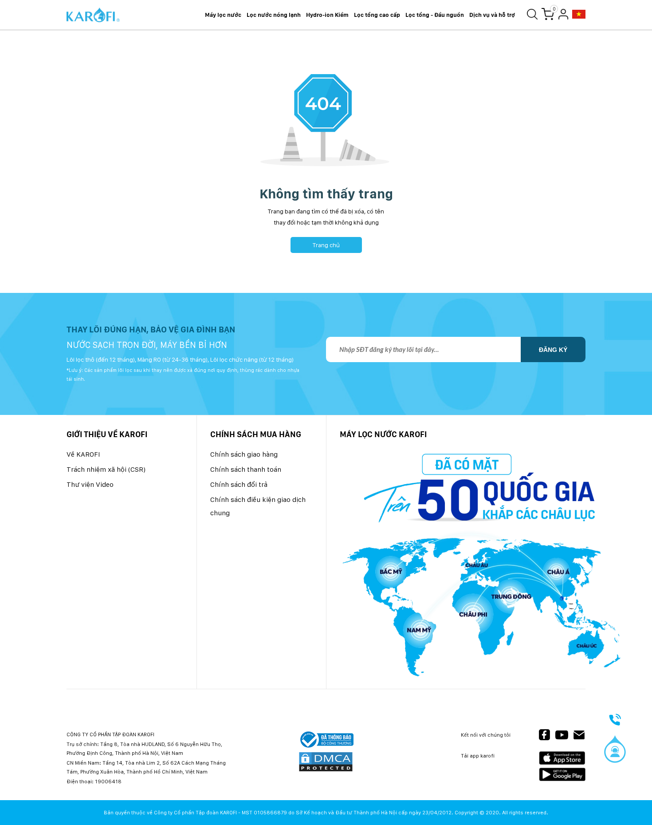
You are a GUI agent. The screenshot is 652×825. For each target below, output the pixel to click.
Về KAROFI (83, 454)
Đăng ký (553, 349)
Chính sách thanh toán (245, 469)
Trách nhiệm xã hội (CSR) (106, 469)
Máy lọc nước (223, 15)
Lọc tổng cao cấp (377, 15)
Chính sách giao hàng (244, 454)
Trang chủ (326, 245)
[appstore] (562, 758)
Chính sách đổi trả (238, 484)
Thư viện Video (90, 484)
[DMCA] (325, 762)
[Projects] (578, 15)
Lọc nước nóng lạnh (274, 15)
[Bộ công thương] (325, 740)
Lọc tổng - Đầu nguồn (434, 15)
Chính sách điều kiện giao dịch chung (258, 506)
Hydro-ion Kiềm (327, 15)
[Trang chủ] (93, 15)
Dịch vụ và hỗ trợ (492, 15)
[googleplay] (562, 774)
